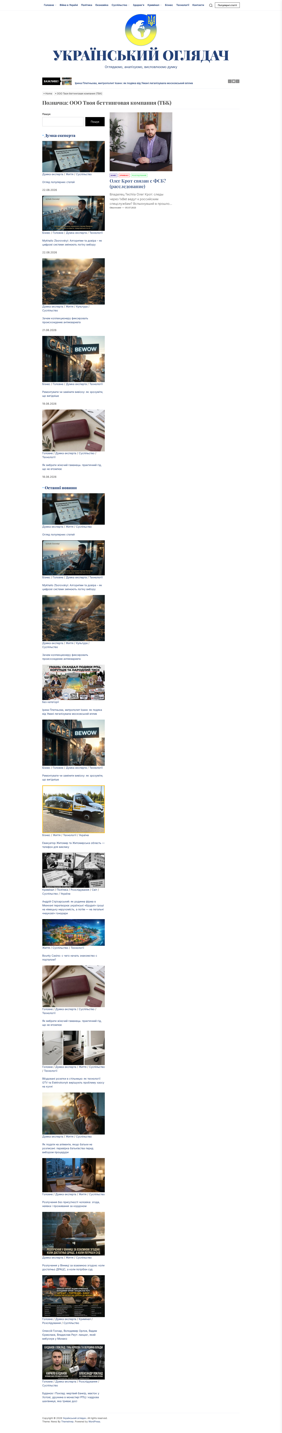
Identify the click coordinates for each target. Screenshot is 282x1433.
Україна (84, 835)
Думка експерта (52, 174)
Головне (49, 5)
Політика (86, 5)
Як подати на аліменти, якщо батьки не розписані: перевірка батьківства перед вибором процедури (67, 1148)
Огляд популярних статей (58, 182)
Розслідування (80, 889)
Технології (182, 5)
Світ (94, 889)
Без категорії (50, 702)
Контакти (198, 5)
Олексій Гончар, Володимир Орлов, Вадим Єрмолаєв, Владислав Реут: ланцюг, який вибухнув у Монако (69, 1334)
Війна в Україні (69, 5)
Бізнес (169, 5)
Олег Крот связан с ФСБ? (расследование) (138, 183)
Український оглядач (141, 54)
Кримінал (153, 5)
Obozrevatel (115, 207)
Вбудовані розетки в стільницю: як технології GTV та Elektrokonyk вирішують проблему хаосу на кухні (73, 1082)
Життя (69, 174)
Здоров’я (138, 5)
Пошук (46, 114)
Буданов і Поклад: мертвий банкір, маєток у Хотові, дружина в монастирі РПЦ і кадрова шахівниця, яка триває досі (70, 1397)
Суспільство (119, 5)
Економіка (101, 5)
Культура (82, 306)
